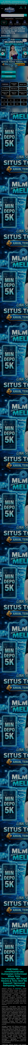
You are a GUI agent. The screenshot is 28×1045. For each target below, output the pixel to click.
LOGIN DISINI (8, 76)
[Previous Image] (2, 54)
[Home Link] (9, 10)
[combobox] (12, 15)
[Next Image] (25, 54)
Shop (2, 8)
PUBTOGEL (18, 988)
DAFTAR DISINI (8, 72)
